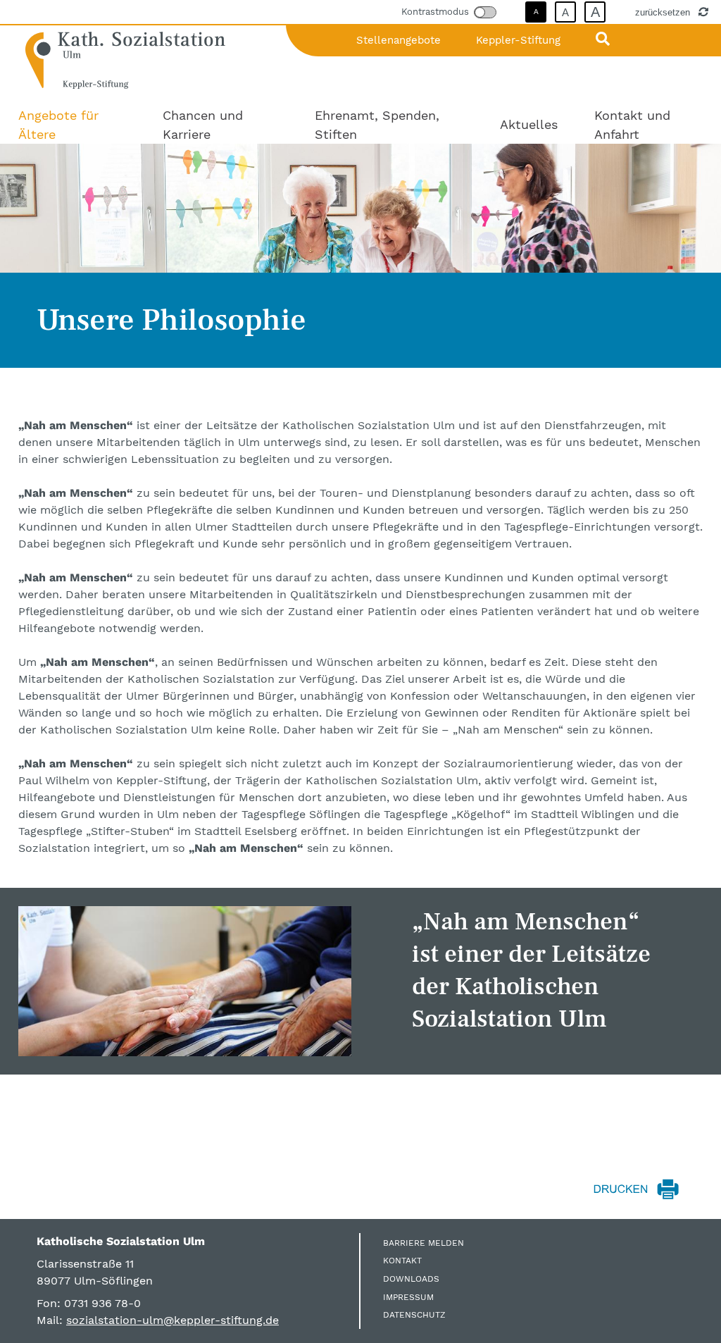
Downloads (411, 1279)
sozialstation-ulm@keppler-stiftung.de (172, 1320)
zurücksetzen (664, 12)
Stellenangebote (398, 40)
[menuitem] (72, 125)
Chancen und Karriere (203, 125)
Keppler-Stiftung (518, 40)
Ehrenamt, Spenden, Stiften (377, 125)
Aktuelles (529, 124)
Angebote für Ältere (58, 125)
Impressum (408, 1297)
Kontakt (402, 1260)
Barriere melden (423, 1243)
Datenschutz (414, 1315)
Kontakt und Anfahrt (632, 125)
